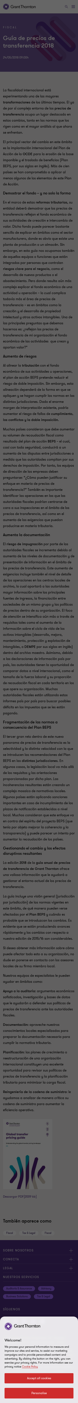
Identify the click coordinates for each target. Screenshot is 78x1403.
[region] (39, 1360)
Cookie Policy (30, 1366)
